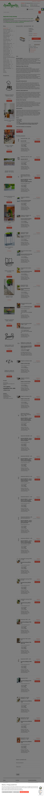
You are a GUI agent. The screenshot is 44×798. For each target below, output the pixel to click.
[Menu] (42, 786)
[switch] (40, 794)
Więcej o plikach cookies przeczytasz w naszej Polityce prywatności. (12, 789)
